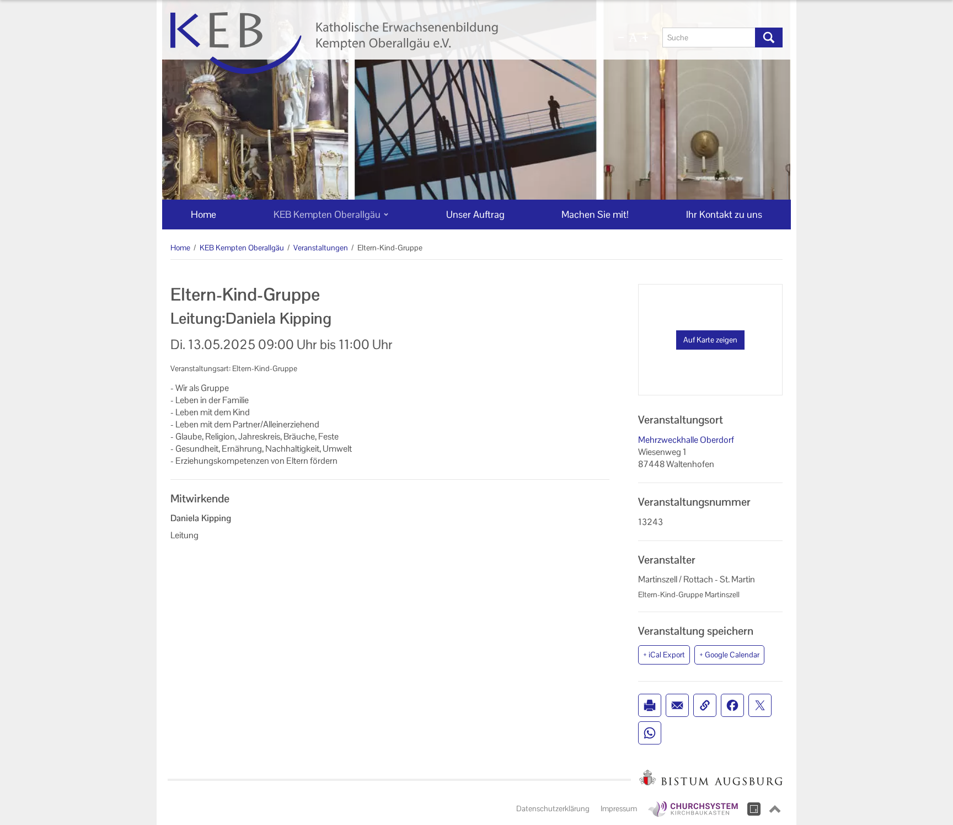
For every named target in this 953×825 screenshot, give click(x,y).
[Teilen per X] (760, 705)
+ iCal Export (664, 655)
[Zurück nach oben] (774, 809)
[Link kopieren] (704, 705)
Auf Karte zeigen (710, 340)
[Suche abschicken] (769, 37)
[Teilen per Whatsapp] (649, 732)
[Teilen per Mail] (677, 705)
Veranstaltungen (320, 248)
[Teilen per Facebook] (732, 705)
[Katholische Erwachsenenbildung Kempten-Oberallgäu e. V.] (375, 43)
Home (180, 248)
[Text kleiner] (621, 37)
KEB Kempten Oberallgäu (242, 248)
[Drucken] (649, 705)
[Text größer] (645, 37)
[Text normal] (633, 37)
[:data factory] (753, 809)
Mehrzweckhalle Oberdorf (686, 440)
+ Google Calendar (729, 655)
